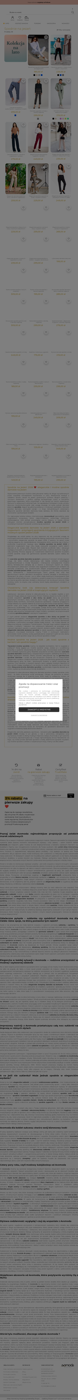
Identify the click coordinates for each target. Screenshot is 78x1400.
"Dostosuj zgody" (35, 700)
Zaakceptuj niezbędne (39, 715)
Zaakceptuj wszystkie (39, 710)
